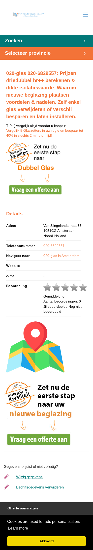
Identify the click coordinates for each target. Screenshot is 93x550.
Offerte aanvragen (22, 508)
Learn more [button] (18, 528)
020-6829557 (53, 246)
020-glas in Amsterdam (61, 256)
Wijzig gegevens (29, 477)
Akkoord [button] (46, 541)
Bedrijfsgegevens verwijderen (40, 487)
